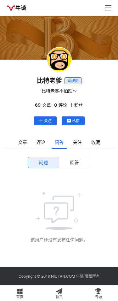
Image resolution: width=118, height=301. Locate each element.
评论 (41, 142)
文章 (22, 142)
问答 (59, 142)
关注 (48, 120)
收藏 (95, 142)
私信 (76, 120)
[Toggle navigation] (108, 8)
